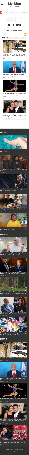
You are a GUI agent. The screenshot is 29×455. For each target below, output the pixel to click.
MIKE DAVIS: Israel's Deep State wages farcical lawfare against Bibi (13, 75)
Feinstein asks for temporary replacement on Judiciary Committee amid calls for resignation (12, 273)
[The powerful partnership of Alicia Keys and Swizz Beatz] (13, 162)
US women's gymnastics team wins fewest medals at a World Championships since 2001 (14, 95)
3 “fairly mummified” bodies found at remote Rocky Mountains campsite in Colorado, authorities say (14, 292)
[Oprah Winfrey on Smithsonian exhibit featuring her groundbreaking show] (13, 220)
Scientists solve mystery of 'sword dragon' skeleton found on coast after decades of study (14, 56)
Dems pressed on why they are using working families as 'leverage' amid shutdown (12, 253)
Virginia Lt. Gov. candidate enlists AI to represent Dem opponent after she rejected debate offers (13, 313)
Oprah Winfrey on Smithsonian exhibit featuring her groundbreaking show (13, 228)
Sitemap (21, 449)
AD (12, 449)
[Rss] (14, 451)
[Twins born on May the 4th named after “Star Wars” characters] (13, 201)
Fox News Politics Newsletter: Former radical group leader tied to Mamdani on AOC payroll (12, 441)
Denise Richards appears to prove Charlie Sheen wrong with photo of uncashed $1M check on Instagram (14, 115)
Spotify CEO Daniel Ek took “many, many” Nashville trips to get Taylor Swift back (13, 189)
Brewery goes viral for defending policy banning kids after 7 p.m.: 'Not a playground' (13, 333)
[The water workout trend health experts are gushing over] (13, 142)
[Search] (25, 34)
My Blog (14, 3)
